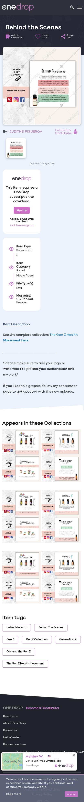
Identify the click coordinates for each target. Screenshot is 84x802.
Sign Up (21, 210)
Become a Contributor (42, 708)
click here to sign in (21, 225)
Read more (13, 794)
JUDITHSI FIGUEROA (25, 131)
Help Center (11, 737)
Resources (10, 730)
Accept (71, 794)
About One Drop (14, 723)
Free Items (10, 716)
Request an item (14, 744)
